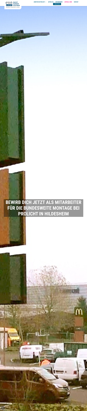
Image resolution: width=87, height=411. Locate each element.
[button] (3, 408)
